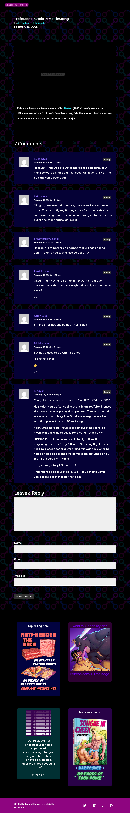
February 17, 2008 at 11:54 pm (47, 242)
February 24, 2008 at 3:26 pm (47, 394)
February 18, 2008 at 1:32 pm (47, 275)
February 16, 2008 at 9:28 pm (47, 200)
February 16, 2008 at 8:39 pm (47, 162)
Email (18, 559)
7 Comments (39, 23)
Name (19, 543)
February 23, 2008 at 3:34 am (47, 347)
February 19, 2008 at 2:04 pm (47, 319)
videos (26, 23)
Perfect (68, 108)
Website (19, 575)
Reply (107, 160)
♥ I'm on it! (38, 775)
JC (18, 23)
